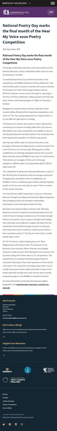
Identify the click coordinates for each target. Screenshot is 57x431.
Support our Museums (14, 343)
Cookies (5, 398)
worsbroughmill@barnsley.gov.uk (14, 318)
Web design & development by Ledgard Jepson (18, 417)
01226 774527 (7, 315)
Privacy (5, 394)
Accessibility (7, 408)
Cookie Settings (8, 401)
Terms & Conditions (10, 404)
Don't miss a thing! (12, 325)
